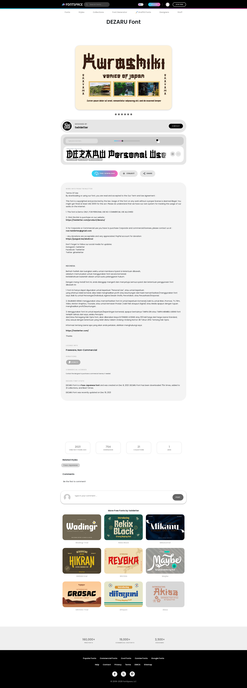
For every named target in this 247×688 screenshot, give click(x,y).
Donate (74, 362)
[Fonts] (72, 4)
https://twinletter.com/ (77, 330)
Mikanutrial (165, 542)
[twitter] (123, 674)
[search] (97, 4)
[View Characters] (172, 154)
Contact (176, 126)
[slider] (122, 141)
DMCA (137, 664)
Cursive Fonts (141, 658)
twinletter (81, 127)
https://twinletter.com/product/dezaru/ (85, 220)
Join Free (179, 4)
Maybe (165, 576)
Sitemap (148, 664)
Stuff (180, 12)
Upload (154, 4)
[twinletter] (68, 126)
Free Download (107, 173)
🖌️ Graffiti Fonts (143, 12)
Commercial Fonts (108, 658)
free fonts (88, 643)
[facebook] (114, 674)
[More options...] (178, 154)
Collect (131, 173)
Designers (164, 12)
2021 (78, 447)
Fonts (67, 12)
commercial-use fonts (125, 643)
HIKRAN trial (81, 576)
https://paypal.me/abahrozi (79, 239)
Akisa (165, 609)
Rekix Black (123, 542)
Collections (98, 12)
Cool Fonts (126, 658)
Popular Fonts (89, 658)
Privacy (117, 664)
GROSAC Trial (82, 609)
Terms (128, 664)
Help (97, 664)
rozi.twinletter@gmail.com (79, 231)
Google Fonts (157, 658)
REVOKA (123, 576)
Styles (81, 12)
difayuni (123, 609)
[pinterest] (132, 674)
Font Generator (119, 12)
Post (178, 497)
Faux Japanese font (90, 385)
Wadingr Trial (82, 542)
